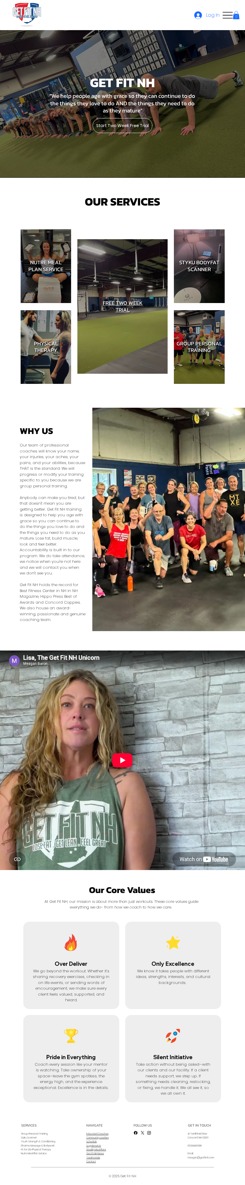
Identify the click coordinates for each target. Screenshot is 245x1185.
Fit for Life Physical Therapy (36, 1149)
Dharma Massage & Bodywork (37, 1145)
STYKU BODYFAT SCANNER (199, 266)
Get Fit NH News (95, 1153)
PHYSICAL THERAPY (46, 347)
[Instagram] (149, 1132)
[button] (236, 15)
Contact (91, 1161)
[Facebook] (135, 1132)
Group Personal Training (34, 1133)
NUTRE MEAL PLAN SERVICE (45, 266)
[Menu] (227, 15)
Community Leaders (97, 1137)
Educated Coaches (97, 1133)
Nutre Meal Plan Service (34, 1153)
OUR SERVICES (122, 201)
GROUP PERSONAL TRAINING (199, 347)
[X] (142, 1132)
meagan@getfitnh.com (201, 1157)
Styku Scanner (29, 1137)
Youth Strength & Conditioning (38, 1141)
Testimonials (93, 1157)
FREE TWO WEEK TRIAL (123, 306)
